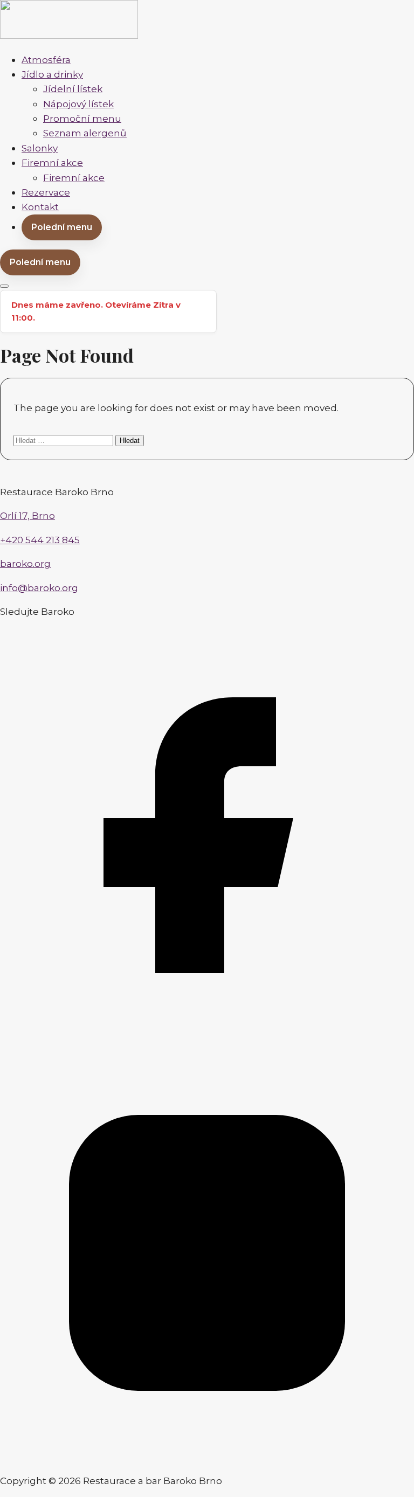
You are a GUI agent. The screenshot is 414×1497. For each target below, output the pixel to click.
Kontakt (40, 206)
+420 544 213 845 (40, 539)
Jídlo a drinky (52, 74)
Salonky (40, 148)
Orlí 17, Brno (27, 515)
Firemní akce (52, 162)
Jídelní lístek (72, 88)
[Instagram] (207, 1456)
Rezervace (46, 192)
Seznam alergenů (85, 132)
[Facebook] (207, 1038)
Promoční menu (82, 118)
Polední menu (61, 227)
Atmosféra (46, 59)
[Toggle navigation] (4, 286)
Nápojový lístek (78, 103)
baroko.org (25, 563)
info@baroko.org (39, 587)
